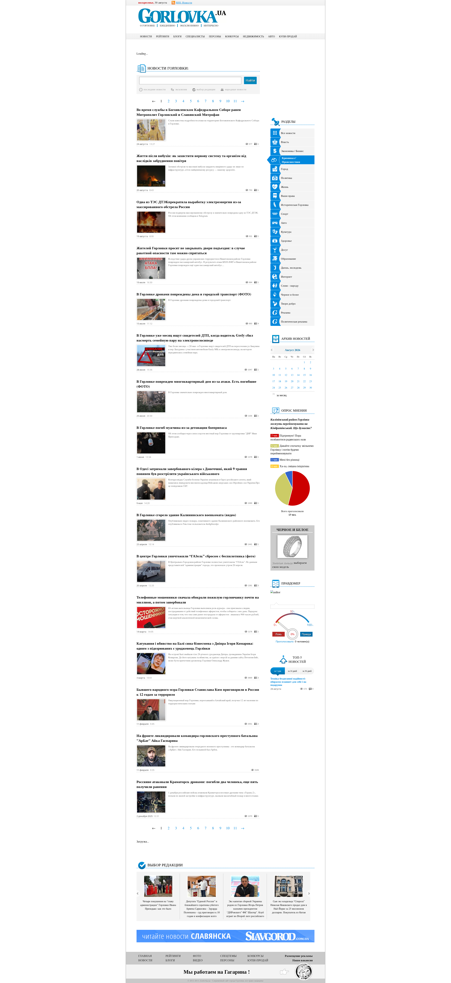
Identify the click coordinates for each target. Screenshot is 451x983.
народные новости (235, 89)
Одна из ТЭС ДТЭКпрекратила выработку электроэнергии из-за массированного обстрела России (189, 204)
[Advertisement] (276, 13)
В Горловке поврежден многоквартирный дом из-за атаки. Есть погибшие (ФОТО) (196, 384)
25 (280, 387)
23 (310, 381)
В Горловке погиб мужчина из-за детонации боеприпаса (182, 427)
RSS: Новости (184, 2)
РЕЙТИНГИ (162, 36)
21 (298, 381)
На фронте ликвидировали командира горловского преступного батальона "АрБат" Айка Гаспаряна (197, 738)
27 (292, 387)
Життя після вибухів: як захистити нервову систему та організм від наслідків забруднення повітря (191, 158)
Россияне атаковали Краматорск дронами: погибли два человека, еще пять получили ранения (197, 784)
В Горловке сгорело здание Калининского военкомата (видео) (186, 514)
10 (228, 101)
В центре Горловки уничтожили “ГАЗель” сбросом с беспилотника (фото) (196, 556)
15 (304, 375)
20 (292, 381)
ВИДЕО (198, 960)
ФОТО (197, 956)
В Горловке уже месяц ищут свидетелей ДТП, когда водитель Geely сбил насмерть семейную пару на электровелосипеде (195, 338)
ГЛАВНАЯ (145, 956)
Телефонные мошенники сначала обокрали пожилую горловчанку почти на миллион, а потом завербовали (198, 600)
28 (298, 387)
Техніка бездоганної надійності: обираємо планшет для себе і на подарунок (288, 682)
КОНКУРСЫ (232, 36)
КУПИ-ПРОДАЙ (288, 36)
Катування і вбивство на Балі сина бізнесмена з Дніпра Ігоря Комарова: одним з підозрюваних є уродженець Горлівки (195, 646)
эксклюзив (181, 89)
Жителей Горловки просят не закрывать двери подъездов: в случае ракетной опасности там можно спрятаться (191, 250)
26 (286, 387)
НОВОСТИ (146, 36)
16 (310, 375)
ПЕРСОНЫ (215, 36)
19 (286, 381)
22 (304, 381)
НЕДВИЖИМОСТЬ (253, 36)
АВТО (271, 36)
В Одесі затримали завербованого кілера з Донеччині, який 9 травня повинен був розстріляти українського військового (192, 471)
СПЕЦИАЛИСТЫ (195, 36)
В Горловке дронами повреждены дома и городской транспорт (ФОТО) (194, 294)
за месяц (282, 395)
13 (292, 375)
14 (298, 375)
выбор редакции (206, 89)
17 (273, 381)
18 (280, 381)
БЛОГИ (177, 36)
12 (286, 375)
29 (304, 387)
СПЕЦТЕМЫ (228, 956)
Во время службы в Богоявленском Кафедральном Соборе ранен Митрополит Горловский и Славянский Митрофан (189, 112)
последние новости (155, 89)
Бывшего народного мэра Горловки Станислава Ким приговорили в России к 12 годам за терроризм (198, 692)
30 (310, 387)
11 (235, 101)
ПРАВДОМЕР (290, 583)
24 (273, 387)
